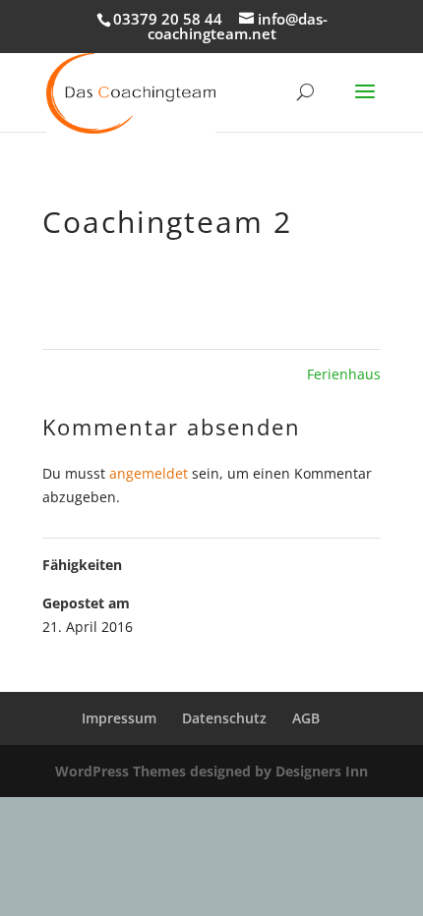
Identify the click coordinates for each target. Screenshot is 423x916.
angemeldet (148, 473)
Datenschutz (224, 718)
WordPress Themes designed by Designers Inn (211, 771)
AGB (306, 718)
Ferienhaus (344, 374)
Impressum (119, 718)
